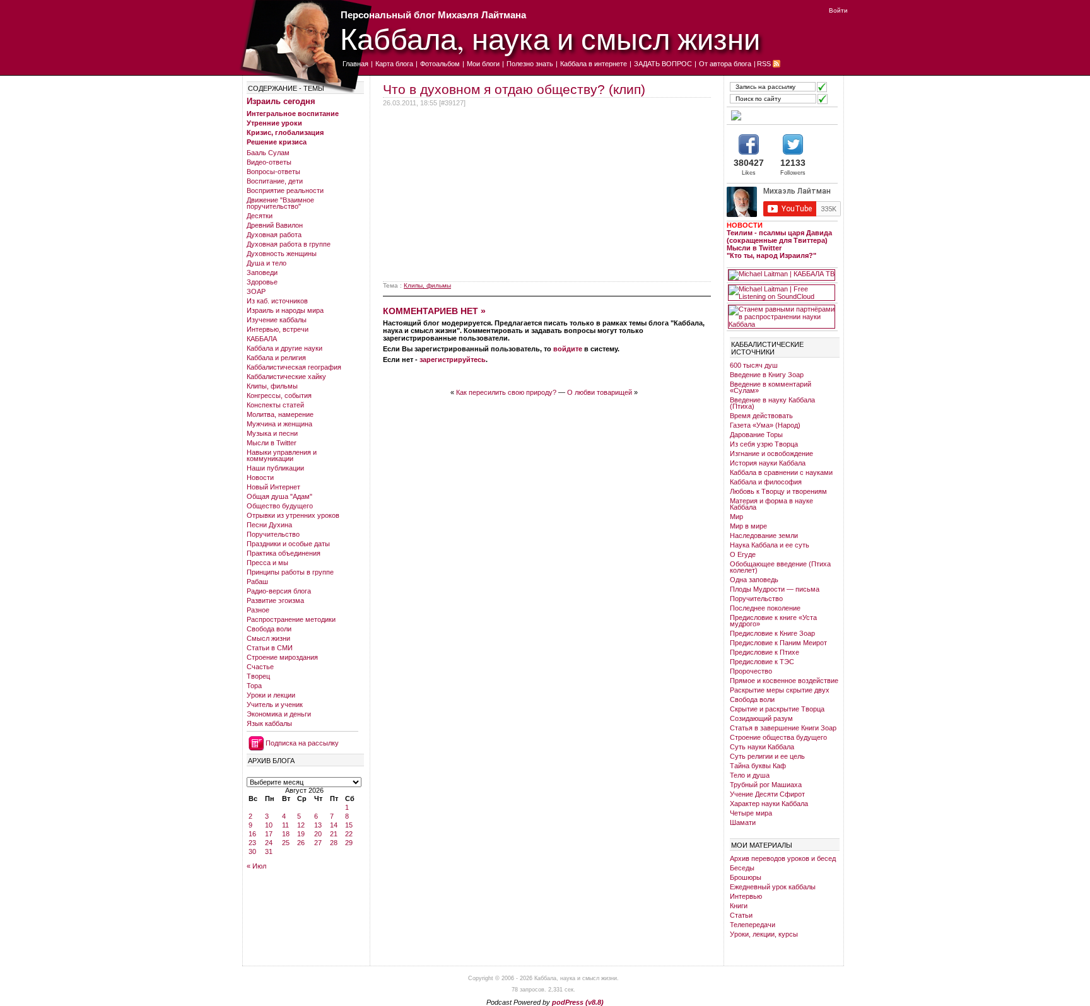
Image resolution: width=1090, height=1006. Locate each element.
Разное (258, 610)
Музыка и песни (272, 433)
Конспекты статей (275, 405)
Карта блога (394, 63)
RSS (764, 63)
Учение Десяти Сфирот (767, 794)
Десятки (259, 215)
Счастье (260, 666)
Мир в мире (748, 526)
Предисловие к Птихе (764, 652)
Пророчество (751, 671)
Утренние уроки (274, 123)
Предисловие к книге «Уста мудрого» (773, 620)
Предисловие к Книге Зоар (772, 633)
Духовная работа (274, 234)
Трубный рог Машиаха (766, 784)
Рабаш (257, 581)
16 (252, 834)
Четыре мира (751, 813)
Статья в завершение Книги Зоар (783, 728)
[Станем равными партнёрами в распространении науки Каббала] (781, 317)
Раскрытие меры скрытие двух (779, 690)
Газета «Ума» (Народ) (765, 425)
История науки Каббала (768, 463)
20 (318, 834)
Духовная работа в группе (289, 244)
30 (252, 851)
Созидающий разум (761, 718)
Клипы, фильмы (272, 386)
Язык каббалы (269, 723)
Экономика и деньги (279, 714)
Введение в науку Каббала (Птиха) (772, 403)
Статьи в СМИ (270, 648)
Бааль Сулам (268, 152)
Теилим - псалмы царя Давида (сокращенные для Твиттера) (779, 236)
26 (301, 842)
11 (285, 825)
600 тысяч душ (754, 365)
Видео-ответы (269, 162)
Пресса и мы (267, 562)
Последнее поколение (765, 608)
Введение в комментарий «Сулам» (770, 387)
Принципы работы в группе (290, 572)
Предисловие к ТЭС (762, 661)
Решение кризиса (277, 142)
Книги (738, 906)
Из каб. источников (277, 301)
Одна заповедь (754, 579)
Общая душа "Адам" (279, 496)
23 (252, 842)
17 (268, 834)
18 (286, 834)
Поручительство (273, 534)
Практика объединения (283, 553)
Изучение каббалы (277, 320)
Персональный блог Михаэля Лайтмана (433, 14)
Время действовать (761, 415)
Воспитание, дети (275, 181)
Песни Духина (269, 525)
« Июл (256, 866)
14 (333, 825)
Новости (260, 477)
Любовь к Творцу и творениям (778, 491)
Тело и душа (750, 775)
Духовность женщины (282, 253)
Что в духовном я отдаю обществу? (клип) (514, 89)
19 (301, 834)
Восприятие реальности (285, 190)
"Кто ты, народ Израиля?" (771, 255)
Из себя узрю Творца (764, 444)
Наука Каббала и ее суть (769, 545)
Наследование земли (764, 535)
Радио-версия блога (279, 591)
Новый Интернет (273, 487)
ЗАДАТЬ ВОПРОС (663, 63)
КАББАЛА (262, 338)
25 (286, 842)
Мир (736, 516)
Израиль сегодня (281, 101)
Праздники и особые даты (288, 543)
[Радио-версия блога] (781, 115)
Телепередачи (752, 924)
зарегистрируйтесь (452, 359)
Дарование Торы (756, 434)
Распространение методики (291, 619)
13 (318, 825)
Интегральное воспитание (293, 113)
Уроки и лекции (271, 695)
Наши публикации (275, 468)
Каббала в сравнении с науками (781, 472)
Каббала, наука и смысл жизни (550, 38)
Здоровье (262, 282)
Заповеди (262, 272)
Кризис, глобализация (285, 132)
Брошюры (745, 877)
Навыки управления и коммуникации (282, 455)
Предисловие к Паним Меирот (778, 643)
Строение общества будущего (778, 737)
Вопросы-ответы (273, 171)
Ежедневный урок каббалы (773, 887)
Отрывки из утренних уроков (293, 515)
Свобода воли (269, 629)
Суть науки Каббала (762, 747)
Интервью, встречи (277, 329)
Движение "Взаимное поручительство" (280, 203)
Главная (355, 63)
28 (333, 842)
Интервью (746, 896)
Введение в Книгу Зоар (767, 374)
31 (268, 851)
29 (349, 842)
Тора (254, 685)
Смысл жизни (268, 638)
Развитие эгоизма (275, 600)
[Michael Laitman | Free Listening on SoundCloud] (781, 292)
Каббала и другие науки (284, 348)
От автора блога (725, 63)
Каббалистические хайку (286, 376)
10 (268, 825)
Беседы (742, 868)
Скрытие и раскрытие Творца (777, 709)
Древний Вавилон (275, 225)
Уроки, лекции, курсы (764, 934)
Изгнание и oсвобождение (771, 453)
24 (268, 842)
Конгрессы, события (279, 395)
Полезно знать (530, 63)
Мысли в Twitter (271, 443)
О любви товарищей (599, 392)
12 (301, 825)
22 (349, 834)
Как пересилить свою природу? (506, 392)
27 (318, 842)
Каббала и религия (276, 357)
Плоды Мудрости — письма (774, 589)
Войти (838, 10)
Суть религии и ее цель (767, 756)
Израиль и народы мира (285, 310)
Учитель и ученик (275, 704)
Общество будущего (280, 506)
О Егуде (743, 554)
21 (333, 834)
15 (349, 825)
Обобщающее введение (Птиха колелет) (780, 567)
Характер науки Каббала (769, 803)
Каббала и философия (766, 482)
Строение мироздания (282, 657)
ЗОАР (256, 291)
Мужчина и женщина (279, 424)
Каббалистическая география (294, 367)
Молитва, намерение (280, 414)
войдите (567, 349)
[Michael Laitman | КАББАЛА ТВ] (781, 275)
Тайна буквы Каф (758, 766)
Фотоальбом (440, 63)
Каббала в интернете (593, 63)
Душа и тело (266, 263)
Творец (258, 676)
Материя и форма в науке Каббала (771, 504)
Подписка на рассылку (302, 743)
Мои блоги (483, 63)
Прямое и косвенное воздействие (784, 680)
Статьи (741, 915)
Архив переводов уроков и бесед (783, 858)
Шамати (743, 822)
